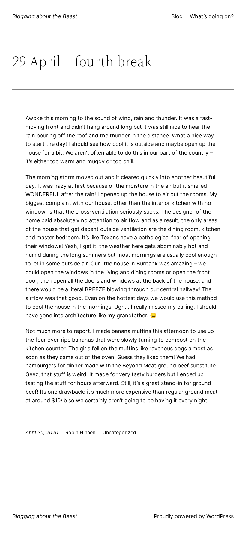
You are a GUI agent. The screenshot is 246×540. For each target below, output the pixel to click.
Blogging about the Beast (44, 16)
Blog (177, 16)
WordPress (220, 516)
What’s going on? (212, 16)
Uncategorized (119, 432)
